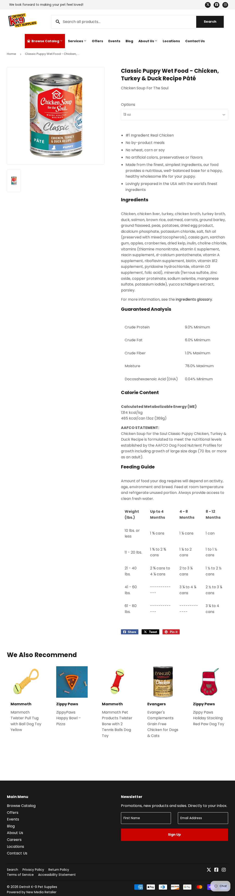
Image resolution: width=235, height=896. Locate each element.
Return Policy (58, 869)
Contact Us (195, 41)
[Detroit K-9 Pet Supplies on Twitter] (209, 870)
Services (76, 41)
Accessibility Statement (57, 874)
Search (214, 21)
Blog (129, 41)
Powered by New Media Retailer (31, 892)
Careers (14, 839)
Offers (97, 41)
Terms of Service (20, 874)
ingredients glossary (194, 299)
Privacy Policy (33, 869)
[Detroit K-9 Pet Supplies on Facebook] (216, 870)
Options (128, 104)
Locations (171, 41)
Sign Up (174, 834)
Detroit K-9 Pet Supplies (38, 887)
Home (11, 54)
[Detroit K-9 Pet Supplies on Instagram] (224, 870)
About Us (146, 41)
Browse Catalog (45, 41)
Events (114, 41)
